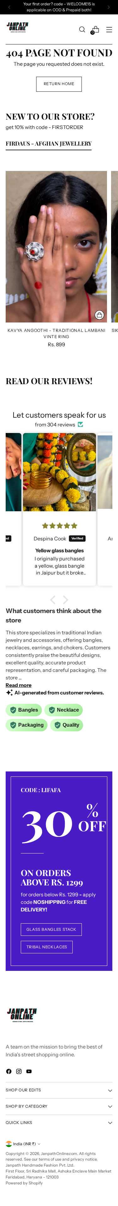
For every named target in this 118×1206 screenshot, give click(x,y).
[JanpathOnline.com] (18, 29)
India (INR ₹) (24, 1144)
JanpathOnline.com (59, 1153)
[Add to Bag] (99, 314)
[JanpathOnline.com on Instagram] (19, 1072)
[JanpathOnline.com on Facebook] (9, 1072)
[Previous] (9, 7)
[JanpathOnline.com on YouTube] (29, 1072)
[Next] (108, 7)
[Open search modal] (82, 29)
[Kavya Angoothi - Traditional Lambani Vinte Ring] (56, 246)
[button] (54, 599)
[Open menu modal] (109, 29)
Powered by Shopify (24, 1183)
